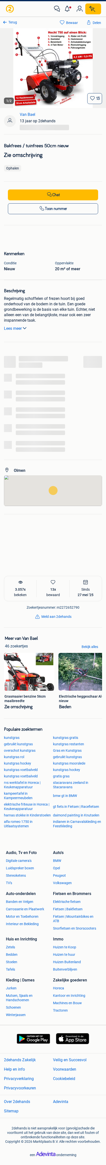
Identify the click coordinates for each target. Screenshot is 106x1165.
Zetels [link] (10, 947)
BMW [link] (57, 861)
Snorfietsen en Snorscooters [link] (74, 928)
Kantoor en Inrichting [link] (69, 996)
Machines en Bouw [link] (67, 1003)
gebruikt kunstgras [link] (18, 744)
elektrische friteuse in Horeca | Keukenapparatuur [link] (26, 806)
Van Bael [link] (27, 114)
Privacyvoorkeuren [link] (20, 1088)
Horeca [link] (58, 988)
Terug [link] (12, 22)
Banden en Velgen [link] (19, 902)
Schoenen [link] (13, 1007)
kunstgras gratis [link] (65, 738)
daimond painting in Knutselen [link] (76, 815)
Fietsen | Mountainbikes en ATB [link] (73, 919)
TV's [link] (9, 883)
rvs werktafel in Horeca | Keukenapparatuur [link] (22, 785)
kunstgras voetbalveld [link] (21, 770)
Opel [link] (56, 868)
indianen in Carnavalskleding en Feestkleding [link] (77, 824)
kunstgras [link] (11, 738)
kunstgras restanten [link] (68, 744)
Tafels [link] (10, 969)
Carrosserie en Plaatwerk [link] (25, 909)
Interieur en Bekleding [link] (22, 924)
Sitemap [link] (11, 1111)
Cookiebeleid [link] (64, 1078)
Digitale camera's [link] (19, 861)
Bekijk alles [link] (90, 647)
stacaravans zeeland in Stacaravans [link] (70, 785)
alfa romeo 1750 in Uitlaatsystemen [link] (18, 824)
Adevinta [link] (60, 1101)
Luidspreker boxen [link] (20, 868)
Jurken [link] (11, 988)
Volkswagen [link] (62, 883)
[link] (10, 8)
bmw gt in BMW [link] (65, 796)
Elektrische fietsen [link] (67, 902)
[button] (68, 8)
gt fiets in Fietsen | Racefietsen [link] (76, 807)
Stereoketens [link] (16, 875)
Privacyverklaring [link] (19, 1078)
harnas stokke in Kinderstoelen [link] (27, 815)
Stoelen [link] (11, 962)
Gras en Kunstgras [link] (67, 750)
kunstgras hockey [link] (17, 763)
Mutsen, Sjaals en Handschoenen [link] (19, 998)
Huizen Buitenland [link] (67, 962)
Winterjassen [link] (16, 1015)
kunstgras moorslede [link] (69, 763)
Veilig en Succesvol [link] (70, 1060)
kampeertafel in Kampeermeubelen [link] (18, 795)
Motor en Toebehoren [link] (22, 916)
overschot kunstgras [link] (19, 750)
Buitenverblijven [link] (65, 969)
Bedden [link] (12, 955)
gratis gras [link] (61, 776)
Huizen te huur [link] (64, 955)
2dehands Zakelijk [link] (20, 1060)
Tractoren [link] (60, 1010)
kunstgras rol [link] (14, 757)
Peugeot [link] (59, 875)
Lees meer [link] (13, 328)
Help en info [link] (14, 1069)
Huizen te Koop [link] (64, 947)
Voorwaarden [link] (64, 1069)
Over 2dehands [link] (17, 1101)
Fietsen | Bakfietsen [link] (68, 909)
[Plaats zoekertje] (93, 8)
